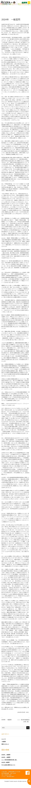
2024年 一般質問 (6, 757)
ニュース (4, 739)
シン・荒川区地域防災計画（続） (9, 759)
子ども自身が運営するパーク (8, 764)
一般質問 (4, 741)
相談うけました (5, 744)
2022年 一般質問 (5, 762)
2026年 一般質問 (6, 754)
